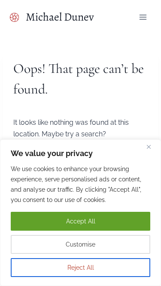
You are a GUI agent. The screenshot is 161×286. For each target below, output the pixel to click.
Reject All (80, 267)
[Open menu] (143, 17)
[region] (80, 212)
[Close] (152, 146)
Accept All (80, 221)
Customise (80, 244)
